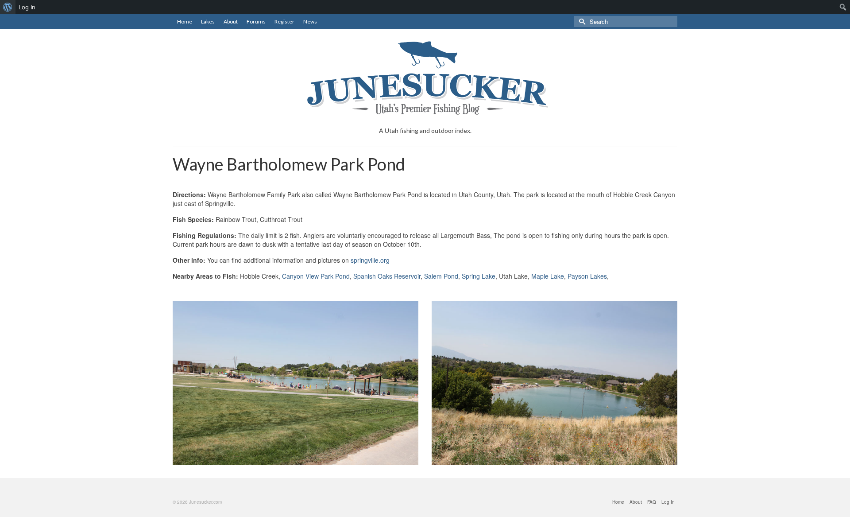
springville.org (370, 260)
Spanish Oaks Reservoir (387, 276)
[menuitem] (7, 7)
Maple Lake (547, 276)
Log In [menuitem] (27, 7)
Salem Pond (441, 276)
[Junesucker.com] (425, 77)
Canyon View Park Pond (316, 276)
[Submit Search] (580, 21)
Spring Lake (478, 276)
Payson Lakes (587, 276)
